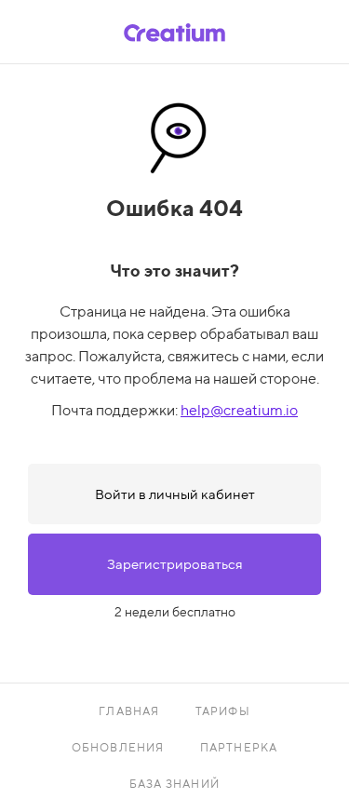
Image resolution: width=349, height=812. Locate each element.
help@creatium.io (239, 410)
